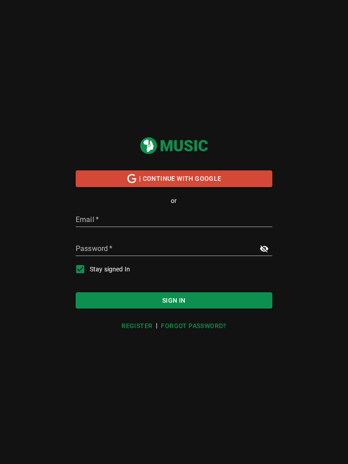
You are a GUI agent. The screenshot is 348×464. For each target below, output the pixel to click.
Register (136, 325)
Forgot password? (193, 325)
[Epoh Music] (174, 145)
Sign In (174, 300)
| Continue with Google (180, 178)
